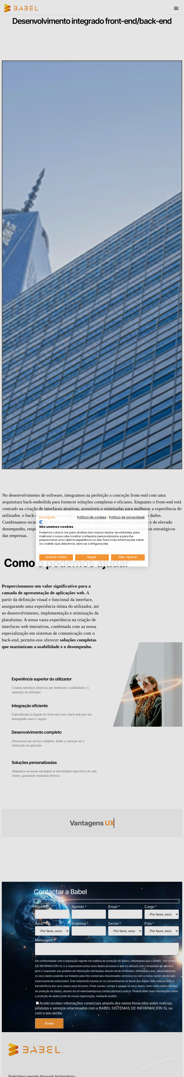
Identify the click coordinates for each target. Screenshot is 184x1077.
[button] (47, 517)
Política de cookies (91, 517)
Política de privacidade (127, 517)
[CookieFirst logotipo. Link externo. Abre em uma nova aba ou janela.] (41, 522)
